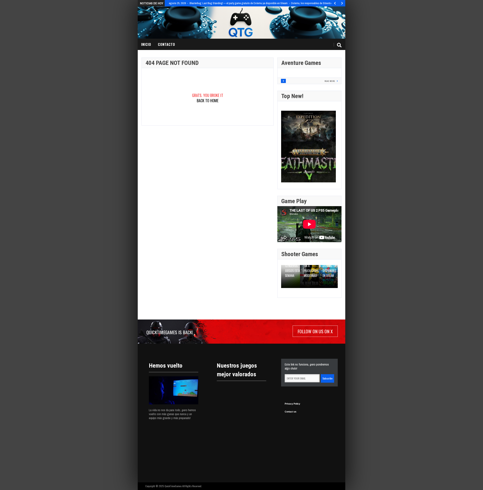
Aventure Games (301, 62)
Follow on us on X (315, 331)
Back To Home (207, 100)
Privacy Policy (292, 403)
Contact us (290, 411)
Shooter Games (299, 254)
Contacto (166, 44)
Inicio (146, 44)
